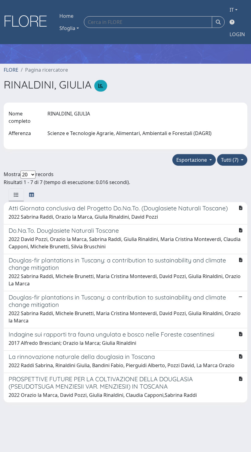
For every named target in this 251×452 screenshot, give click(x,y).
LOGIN (237, 34)
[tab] (16, 194)
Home (66, 16)
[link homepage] (28, 22)
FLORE (11, 69)
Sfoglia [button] (67, 28)
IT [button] (232, 9)
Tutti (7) (230, 159)
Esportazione (192, 159)
